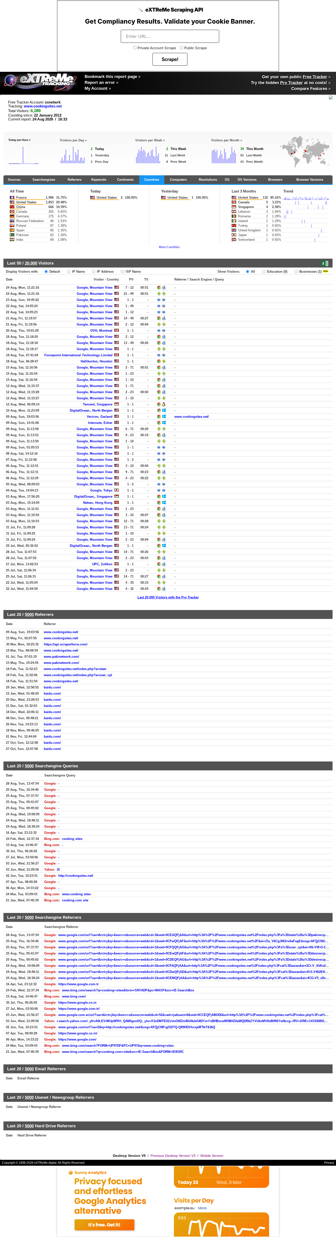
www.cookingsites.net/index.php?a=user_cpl (78, 675)
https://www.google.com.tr (78, 984)
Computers (178, 179)
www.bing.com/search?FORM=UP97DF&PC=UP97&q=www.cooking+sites (118, 1045)
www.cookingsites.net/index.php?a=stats (75, 669)
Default (54, 271)
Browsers (275, 179)
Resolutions (208, 179)
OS (227, 179)
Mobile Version (211, 1156)
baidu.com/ (52, 687)
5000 (29, 614)
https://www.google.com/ (77, 1039)
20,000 (31, 263)
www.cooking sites (76, 894)
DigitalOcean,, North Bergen (91, 410)
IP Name (78, 271)
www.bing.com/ (74, 996)
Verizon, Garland (99, 416)
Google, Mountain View (94, 287)
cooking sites (72, 839)
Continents (125, 179)
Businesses (309, 271)
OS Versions (247, 179)
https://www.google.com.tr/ (79, 1009)
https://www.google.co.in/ (77, 1033)
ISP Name (133, 271)
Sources (14, 179)
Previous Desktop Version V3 (173, 1156)
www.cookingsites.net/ (191, 416)
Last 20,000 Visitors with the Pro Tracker (168, 597)
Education (276, 271)
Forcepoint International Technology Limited (78, 355)
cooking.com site (75, 900)
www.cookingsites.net (43, 106)
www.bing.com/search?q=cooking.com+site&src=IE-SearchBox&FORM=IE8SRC (123, 1052)
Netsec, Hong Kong (97, 503)
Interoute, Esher (100, 423)
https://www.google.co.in (77, 1002)
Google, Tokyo (101, 490)
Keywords (98, 179)
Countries (151, 179)
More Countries (169, 247)
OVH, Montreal (101, 330)
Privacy (329, 1162)
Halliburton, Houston (96, 361)
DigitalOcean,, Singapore (93, 496)
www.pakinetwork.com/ (61, 656)
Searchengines (43, 179)
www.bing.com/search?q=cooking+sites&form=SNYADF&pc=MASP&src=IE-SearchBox (128, 990)
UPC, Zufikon (102, 564)
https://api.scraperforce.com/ (66, 644)
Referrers (74, 179)
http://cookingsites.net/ (75, 876)
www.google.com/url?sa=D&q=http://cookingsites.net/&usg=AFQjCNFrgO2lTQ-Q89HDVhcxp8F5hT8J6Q (136, 1027)
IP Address (105, 271)
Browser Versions (309, 179)
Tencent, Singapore (97, 404)
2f (58, 869)
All (252, 271)
